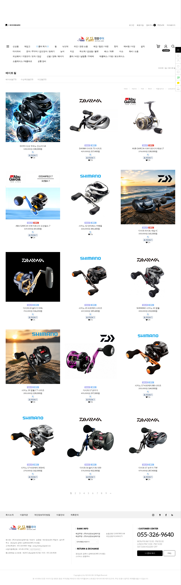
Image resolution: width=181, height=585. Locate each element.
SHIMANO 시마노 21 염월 (148, 308)
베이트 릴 (171, 68)
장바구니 (150, 25)
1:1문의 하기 (150, 553)
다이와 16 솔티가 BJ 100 (90, 468)
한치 (116, 46)
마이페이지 (171, 25)
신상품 (16, 46)
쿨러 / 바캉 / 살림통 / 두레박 (81, 56)
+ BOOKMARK (14, 25)
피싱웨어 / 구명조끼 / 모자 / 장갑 (27, 56)
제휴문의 (75, 515)
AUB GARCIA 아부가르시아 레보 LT (148, 148)
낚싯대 (65, 46)
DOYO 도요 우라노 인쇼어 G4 (33, 146)
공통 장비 (42, 61)
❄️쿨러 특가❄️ (42, 46)
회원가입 (140, 25)
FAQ (169, 553)
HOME (160, 68)
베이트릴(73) (11, 79)
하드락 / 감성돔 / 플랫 (89, 51)
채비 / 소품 (133, 51)
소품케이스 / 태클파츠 (22, 61)
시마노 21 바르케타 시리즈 (90, 308)
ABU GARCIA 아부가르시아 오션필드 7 (33, 226)
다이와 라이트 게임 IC (148, 231)
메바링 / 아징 (129, 46)
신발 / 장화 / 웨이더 (55, 56)
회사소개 (10, 515)
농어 (62, 51)
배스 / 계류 (109, 51)
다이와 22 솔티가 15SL (33, 308)
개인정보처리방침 (42, 515)
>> (110, 493)
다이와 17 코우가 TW (148, 468)
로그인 (131, 25)
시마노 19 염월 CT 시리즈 (33, 390)
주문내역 (160, 25)
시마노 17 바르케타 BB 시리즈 (148, 385)
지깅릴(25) (41, 79)
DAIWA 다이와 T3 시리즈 (90, 148)
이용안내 (60, 515)
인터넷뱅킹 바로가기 (83, 542)
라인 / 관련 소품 (81, 46)
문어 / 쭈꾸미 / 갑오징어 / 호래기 (40, 51)
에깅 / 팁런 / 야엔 (100, 46)
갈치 (143, 46)
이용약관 (24, 515)
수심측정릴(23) (27, 79)
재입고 (27, 46)
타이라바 (17, 51)
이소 (121, 51)
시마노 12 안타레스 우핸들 (90, 226)
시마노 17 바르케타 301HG (33, 468)
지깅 (72, 51)
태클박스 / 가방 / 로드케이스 (112, 56)
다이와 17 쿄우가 (90, 390)
